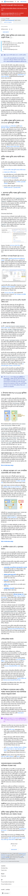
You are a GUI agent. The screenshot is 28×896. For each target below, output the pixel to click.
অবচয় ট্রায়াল (21, 713)
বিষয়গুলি (6, 580)
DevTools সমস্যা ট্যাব (15, 245)
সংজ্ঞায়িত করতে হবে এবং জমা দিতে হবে (12, 487)
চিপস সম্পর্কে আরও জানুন (7, 465)
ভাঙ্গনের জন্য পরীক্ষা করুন (10, 172)
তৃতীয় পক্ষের (11, 729)
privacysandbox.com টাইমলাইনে (8, 126)
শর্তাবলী (2, 889)
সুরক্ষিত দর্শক (7, 584)
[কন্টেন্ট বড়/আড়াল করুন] (11, 41)
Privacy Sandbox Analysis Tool (7, 881)
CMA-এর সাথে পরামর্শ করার (12, 146)
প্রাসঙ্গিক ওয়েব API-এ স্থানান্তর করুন (12, 187)
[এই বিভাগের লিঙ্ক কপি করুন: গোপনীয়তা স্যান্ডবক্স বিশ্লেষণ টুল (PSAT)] (25, 256)
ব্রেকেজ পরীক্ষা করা (21, 678)
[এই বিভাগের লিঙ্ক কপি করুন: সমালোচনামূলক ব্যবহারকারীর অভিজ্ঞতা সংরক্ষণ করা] (17, 765)
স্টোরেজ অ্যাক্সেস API (12, 517)
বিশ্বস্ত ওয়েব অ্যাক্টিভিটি (18, 376)
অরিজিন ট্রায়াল (22, 718)
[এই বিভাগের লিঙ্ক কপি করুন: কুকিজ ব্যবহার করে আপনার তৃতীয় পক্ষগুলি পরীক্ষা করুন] (9, 302)
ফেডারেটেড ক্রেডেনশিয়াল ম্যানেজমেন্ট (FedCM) (15, 567)
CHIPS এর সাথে (11, 177)
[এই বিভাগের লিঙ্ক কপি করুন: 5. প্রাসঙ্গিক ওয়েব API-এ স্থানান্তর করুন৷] (6, 549)
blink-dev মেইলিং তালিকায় (7, 756)
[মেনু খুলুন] (2, 1)
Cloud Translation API (9, 20)
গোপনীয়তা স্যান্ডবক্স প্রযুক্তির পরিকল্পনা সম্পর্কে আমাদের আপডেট (14, 8)
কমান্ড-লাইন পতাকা (5, 327)
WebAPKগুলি (6, 378)
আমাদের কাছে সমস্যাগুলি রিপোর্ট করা (11, 680)
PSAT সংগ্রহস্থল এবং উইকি (20, 294)
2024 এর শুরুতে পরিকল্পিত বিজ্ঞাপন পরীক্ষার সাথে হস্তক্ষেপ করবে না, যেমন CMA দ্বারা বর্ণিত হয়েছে (15, 749)
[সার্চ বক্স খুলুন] (15, 1)
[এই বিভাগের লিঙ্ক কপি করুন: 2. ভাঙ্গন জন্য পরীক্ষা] (16, 323)
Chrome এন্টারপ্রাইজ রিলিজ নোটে (12, 666)
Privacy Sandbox (4, 26)
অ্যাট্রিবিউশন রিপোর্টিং (9, 588)
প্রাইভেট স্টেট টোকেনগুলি (10, 574)
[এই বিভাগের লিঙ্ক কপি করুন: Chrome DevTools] (13, 213)
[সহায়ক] (10, 29)
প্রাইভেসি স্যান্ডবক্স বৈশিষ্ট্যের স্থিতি (7, 13)
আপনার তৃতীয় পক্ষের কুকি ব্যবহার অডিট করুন (14, 169)
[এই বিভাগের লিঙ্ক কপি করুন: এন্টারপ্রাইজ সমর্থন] (15, 639)
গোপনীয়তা (8, 889)
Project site (3, 876)
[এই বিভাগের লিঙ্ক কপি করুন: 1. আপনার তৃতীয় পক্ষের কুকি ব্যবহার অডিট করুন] (10, 195)
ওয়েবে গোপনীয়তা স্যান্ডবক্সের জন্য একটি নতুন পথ (16, 61)
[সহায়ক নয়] (12, 29)
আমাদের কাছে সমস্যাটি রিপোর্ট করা (16, 628)
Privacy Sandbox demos (6, 884)
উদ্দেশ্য (18, 756)
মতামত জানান (6, 32)
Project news (4, 870)
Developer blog (4, 868)
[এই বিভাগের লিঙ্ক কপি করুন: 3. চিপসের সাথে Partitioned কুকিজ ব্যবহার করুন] (11, 395)
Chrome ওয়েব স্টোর (9, 292)
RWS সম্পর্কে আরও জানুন (7, 541)
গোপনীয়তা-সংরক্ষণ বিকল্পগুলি (8, 286)
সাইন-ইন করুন (23, 1)
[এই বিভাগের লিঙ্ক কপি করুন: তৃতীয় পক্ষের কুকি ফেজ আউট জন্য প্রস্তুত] (6, 159)
